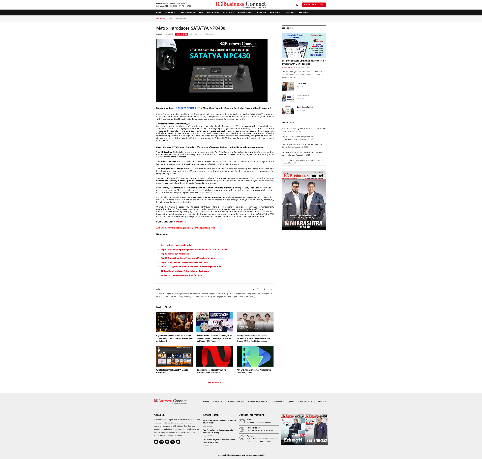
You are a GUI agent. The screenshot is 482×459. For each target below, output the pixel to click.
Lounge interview (187, 12)
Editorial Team (305, 401)
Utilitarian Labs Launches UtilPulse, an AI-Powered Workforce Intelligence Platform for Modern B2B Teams (214, 338)
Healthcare (275, 12)
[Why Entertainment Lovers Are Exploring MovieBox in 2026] (255, 356)
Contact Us (322, 401)
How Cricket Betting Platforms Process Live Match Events (219, 421)
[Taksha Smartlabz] (288, 98)
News (158, 12)
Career (291, 401)
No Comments (197, 34)
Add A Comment (215, 382)
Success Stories (245, 12)
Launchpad (261, 12)
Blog (201, 12)
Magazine (169, 12)
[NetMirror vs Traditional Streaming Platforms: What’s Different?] (214, 356)
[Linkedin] (167, 442)
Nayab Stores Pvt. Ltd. (304, 107)
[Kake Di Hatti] (288, 86)
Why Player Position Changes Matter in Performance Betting (218, 431)
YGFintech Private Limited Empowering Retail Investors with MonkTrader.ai (304, 62)
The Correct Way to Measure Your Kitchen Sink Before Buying (219, 441)
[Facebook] (156, 442)
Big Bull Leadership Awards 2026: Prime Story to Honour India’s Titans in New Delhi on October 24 (174, 338)
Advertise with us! (235, 401)
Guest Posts (228, 12)
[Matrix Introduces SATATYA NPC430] (212, 101)
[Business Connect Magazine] (241, 4)
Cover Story (289, 12)
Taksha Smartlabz (303, 95)
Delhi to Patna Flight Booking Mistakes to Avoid (302, 160)
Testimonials (303, 12)
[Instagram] (161, 442)
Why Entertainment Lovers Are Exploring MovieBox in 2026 (254, 371)
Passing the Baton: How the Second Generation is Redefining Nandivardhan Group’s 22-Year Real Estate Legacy (253, 338)
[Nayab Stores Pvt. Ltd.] (288, 110)
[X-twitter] (172, 442)
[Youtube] (178, 442)
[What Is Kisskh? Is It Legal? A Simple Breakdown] (174, 356)
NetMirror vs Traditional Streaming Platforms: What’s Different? (211, 371)
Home (206, 401)
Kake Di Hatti (301, 83)
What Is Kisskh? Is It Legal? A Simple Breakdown (172, 371)
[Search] (297, 5)
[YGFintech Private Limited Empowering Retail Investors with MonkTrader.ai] (304, 45)
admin (160, 34)
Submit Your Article (257, 401)
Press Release (213, 12)
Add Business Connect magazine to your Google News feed (185, 227)
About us (217, 401)
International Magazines (314, 5)
